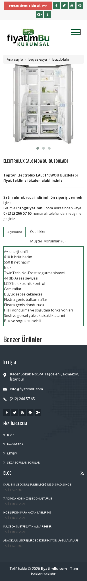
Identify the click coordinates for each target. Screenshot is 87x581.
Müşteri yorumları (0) (48, 241)
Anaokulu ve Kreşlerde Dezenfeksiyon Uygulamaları (40, 540)
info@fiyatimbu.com (26, 389)
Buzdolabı (60, 59)
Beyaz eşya (37, 59)
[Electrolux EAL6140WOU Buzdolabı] (43, 104)
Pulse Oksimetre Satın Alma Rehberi (27, 526)
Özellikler (38, 231)
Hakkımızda (15, 444)
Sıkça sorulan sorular (23, 462)
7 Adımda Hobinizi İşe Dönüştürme (27, 498)
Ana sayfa (15, 59)
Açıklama (14, 232)
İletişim (12, 453)
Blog (10, 435)
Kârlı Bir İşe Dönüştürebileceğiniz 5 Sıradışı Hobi (37, 484)
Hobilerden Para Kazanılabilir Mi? (27, 512)
